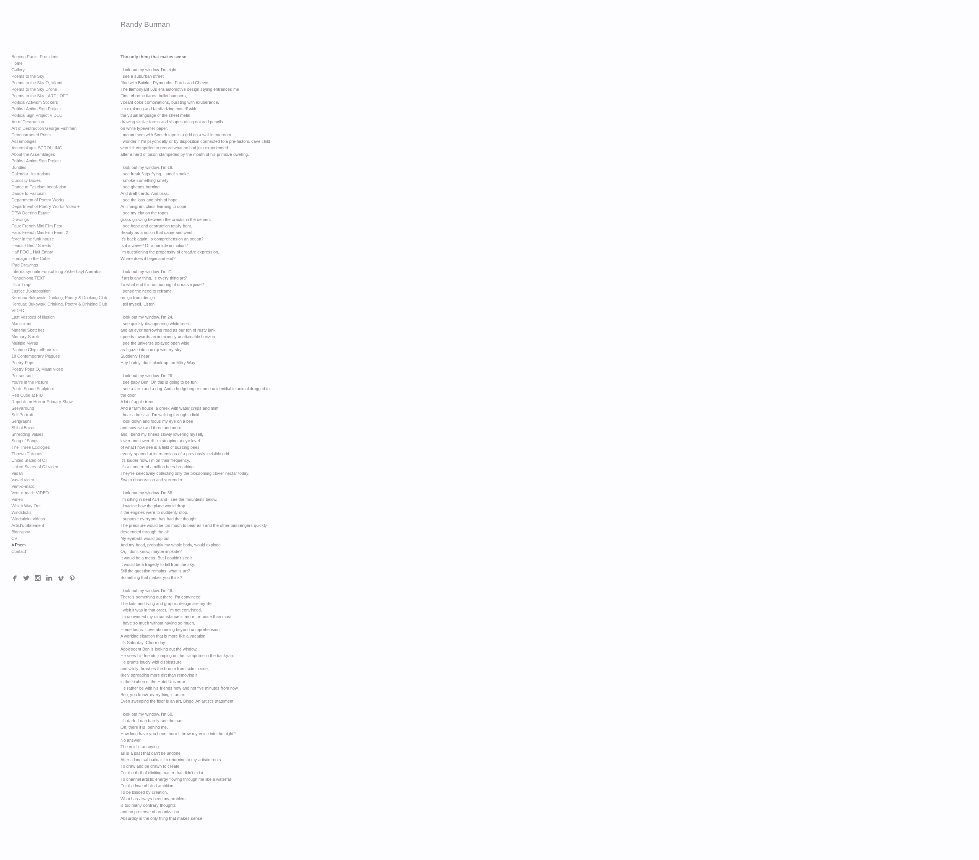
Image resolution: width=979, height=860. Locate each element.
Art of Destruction (27, 121)
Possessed (22, 375)
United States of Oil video (34, 466)
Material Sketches (28, 330)
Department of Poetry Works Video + (45, 206)
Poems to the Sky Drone (34, 89)
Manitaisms (22, 323)
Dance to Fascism (28, 193)
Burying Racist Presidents (35, 56)
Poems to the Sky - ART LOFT (39, 95)
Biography (20, 532)
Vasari (17, 473)
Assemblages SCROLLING (36, 148)
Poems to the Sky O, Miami (36, 82)
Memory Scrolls (26, 336)
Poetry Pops (22, 362)
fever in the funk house (32, 239)
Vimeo (17, 499)
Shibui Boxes (23, 427)
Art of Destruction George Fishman (43, 128)
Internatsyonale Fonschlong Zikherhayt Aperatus (56, 271)
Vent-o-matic (23, 486)
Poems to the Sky (27, 76)
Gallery (18, 69)
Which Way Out (26, 506)
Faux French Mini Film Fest (36, 226)
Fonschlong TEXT (28, 278)
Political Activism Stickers (34, 102)
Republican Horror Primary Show (42, 401)
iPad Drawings (24, 265)
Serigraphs (21, 421)
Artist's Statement (27, 525)
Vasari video (22, 479)
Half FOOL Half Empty (32, 252)
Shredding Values (27, 434)
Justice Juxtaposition (30, 291)
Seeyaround (22, 408)
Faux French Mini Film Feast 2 (39, 232)
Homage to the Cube (30, 258)
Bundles (18, 167)
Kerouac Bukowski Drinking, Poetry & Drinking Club (59, 297)
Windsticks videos (28, 519)
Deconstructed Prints (31, 134)
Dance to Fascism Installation (38, 187)
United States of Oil (29, 460)
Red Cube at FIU (27, 395)
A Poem (18, 545)
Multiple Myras (24, 343)
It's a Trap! (21, 284)
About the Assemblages (33, 154)
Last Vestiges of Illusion (33, 317)
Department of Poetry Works (38, 200)
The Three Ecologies (30, 447)
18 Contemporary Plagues (35, 356)
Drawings (20, 219)
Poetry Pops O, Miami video (37, 369)
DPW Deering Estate (30, 213)
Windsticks (21, 512)
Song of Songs (25, 440)
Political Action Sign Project (36, 108)
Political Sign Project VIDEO (37, 115)
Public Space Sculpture (32, 388)
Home (17, 63)
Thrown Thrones (26, 453)
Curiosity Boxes (26, 180)
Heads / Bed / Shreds (31, 245)
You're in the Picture (29, 382)
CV (14, 538)
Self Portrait (22, 414)
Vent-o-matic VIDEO (30, 492)
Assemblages (24, 141)
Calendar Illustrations (30, 174)
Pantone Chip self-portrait (35, 349)
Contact (18, 551)
